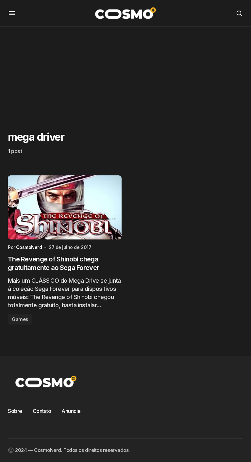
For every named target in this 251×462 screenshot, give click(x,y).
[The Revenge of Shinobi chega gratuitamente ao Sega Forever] (65, 207)
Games (20, 319)
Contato (42, 411)
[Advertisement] (125, 72)
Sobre (15, 411)
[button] (12, 13)
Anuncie (71, 411)
